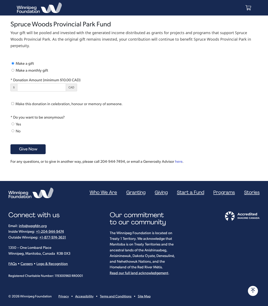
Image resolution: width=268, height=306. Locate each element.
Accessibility (84, 296)
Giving (161, 192)
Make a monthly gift (31, 70)
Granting (136, 192)
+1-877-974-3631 (52, 237)
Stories (252, 192)
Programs (224, 192)
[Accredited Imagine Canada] (242, 220)
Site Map (144, 296)
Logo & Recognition (52, 264)
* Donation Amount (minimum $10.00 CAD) (45, 80)
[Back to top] (253, 291)
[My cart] (248, 8)
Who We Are (103, 192)
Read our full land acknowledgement (139, 273)
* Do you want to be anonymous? (37, 117)
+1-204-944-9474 (50, 231)
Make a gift (24, 63)
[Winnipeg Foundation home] (31, 193)
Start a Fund (190, 192)
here (178, 161)
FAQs (12, 264)
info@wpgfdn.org (33, 226)
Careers (27, 264)
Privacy (63, 296)
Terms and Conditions (115, 296)
